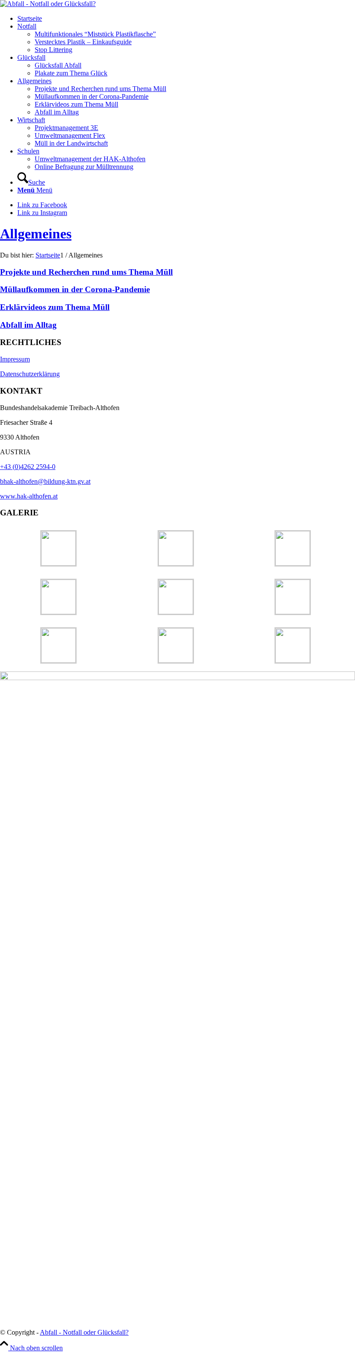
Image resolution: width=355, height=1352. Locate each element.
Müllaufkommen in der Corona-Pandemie (75, 289)
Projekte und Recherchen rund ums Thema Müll (86, 272)
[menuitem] (186, 19)
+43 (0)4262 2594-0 (27, 466)
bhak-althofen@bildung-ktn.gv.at (45, 481)
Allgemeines (35, 233)
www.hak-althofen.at (29, 496)
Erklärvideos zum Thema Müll (55, 307)
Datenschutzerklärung (30, 374)
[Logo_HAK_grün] (48, 3)
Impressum (15, 359)
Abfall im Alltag (28, 324)
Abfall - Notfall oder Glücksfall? (84, 1332)
